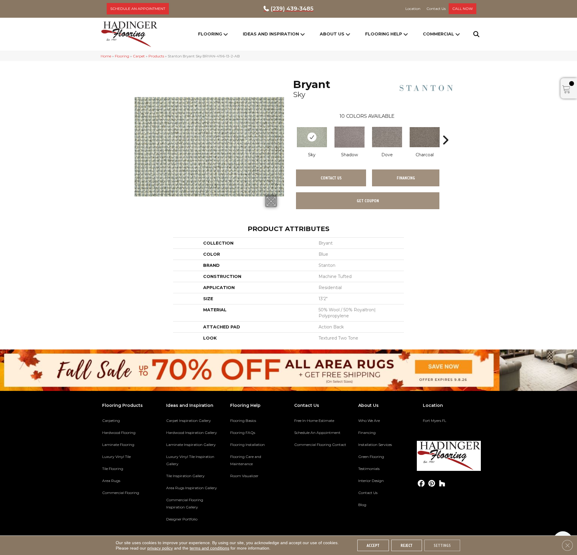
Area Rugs (111, 480)
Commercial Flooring (120, 492)
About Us (332, 34)
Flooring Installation (247, 444)
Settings (442, 545)
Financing (367, 432)
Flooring (210, 34)
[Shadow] (349, 137)
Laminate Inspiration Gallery (191, 444)
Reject (407, 545)
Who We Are (369, 420)
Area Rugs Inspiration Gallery (191, 488)
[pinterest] (431, 483)
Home (106, 56)
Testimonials (369, 468)
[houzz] (442, 483)
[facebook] (421, 483)
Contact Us (331, 178)
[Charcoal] (424, 137)
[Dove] (387, 137)
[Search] (472, 34)
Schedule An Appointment (317, 432)
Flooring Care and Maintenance (245, 460)
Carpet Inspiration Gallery (188, 420)
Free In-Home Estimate (314, 420)
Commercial (438, 34)
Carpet (139, 56)
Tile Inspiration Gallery (185, 476)
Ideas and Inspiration (271, 34)
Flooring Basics (243, 420)
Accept (373, 545)
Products (156, 56)
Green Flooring (371, 456)
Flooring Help (383, 34)
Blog (362, 504)
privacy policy (160, 548)
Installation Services (375, 444)
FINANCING (406, 178)
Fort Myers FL (434, 420)
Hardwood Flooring (119, 432)
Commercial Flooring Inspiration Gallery (184, 503)
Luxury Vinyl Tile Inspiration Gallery (190, 460)
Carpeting (111, 420)
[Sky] (311, 137)
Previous (290, 131)
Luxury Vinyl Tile (116, 456)
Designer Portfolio (181, 519)
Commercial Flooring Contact (320, 444)
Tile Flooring (112, 468)
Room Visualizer (244, 476)
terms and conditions (209, 548)
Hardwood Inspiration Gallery (191, 432)
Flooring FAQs (242, 432)
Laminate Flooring (118, 444)
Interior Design (371, 480)
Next (445, 131)
